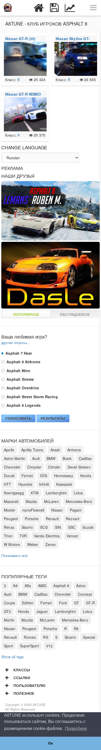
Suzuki (87, 527)
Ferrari (27, 475)
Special (89, 637)
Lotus (78, 492)
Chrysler (34, 467)
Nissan (57, 510)
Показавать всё (14, 555)
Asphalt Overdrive (22, 387)
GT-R (90, 602)
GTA (43, 475)
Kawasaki (64, 484)
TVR (23, 535)
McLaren (51, 501)
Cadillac (85, 458)
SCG (44, 527)
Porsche (32, 518)
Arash (55, 449)
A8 (15, 585)
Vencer (72, 535)
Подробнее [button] (76, 728)
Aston (81, 585)
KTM (35, 492)
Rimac (9, 527)
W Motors (12, 544)
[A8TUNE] (8, 8)
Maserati (11, 501)
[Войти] (23, 8)
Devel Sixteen (79, 467)
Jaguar (42, 611)
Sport (8, 645)
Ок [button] (50, 743)
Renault (52, 518)
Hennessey (63, 475)
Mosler (9, 510)
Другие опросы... (15, 342)
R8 (76, 628)
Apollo (9, 449)
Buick (67, 458)
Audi (36, 458)
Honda (85, 475)
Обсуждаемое (75, 314)
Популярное (26, 314)
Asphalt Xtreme (19, 379)
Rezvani (72, 518)
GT (76, 602)
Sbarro (27, 527)
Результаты (53, 418)
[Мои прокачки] (54, 8)
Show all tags (12, 656)
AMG (42, 585)
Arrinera (74, 449)
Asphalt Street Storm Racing (31, 396)
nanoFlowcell (33, 510)
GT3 (7, 611)
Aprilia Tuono (32, 449)
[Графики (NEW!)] (70, 8)
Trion (8, 535)
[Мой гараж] (39, 8)
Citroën (54, 467)
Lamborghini (56, 492)
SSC (72, 527)
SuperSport (29, 645)
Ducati (9, 475)
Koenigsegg (14, 492)
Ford (63, 602)
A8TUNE (39, 704)
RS (45, 637)
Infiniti (44, 484)
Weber (32, 544)
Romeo (30, 637)
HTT (7, 484)
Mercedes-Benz (79, 501)
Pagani (76, 510)
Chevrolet (12, 467)
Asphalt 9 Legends (23, 405)
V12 (49, 645)
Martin (9, 620)
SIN (58, 527)
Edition (27, 602)
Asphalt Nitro (17, 370)
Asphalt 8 (61, 585)
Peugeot (11, 518)
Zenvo (50, 544)
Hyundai (25, 484)
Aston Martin (14, 458)
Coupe (9, 602)
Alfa (28, 585)
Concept (85, 594)
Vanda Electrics (47, 535)
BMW (51, 458)
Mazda (31, 501)
